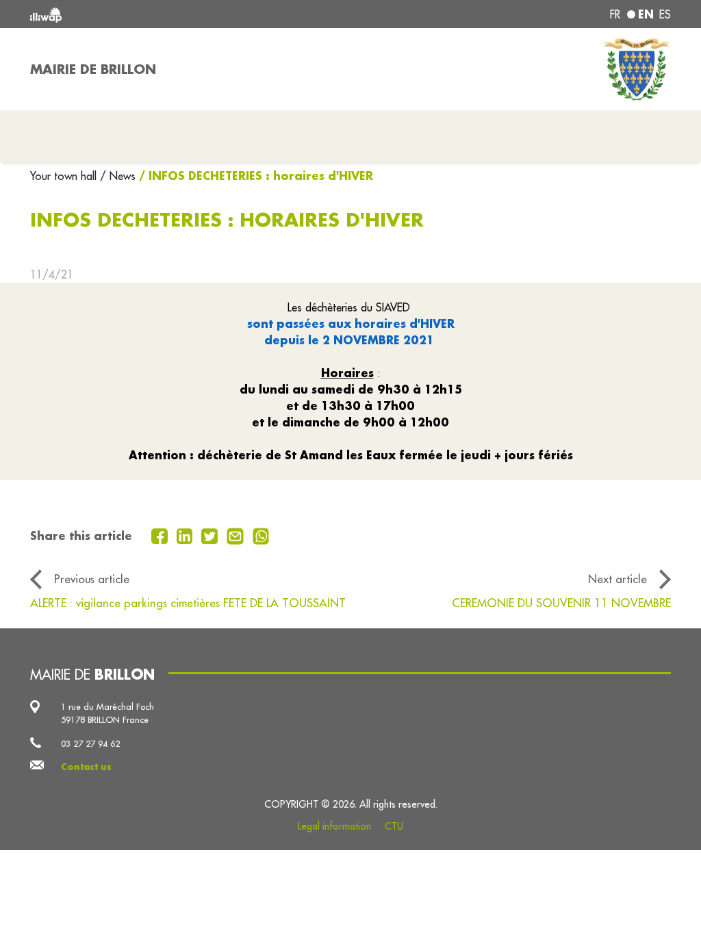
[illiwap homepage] (159, 14)
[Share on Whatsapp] (261, 534)
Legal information (334, 826)
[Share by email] (237, 534)
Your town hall (65, 176)
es (665, 14)
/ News (118, 176)
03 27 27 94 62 (90, 743)
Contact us (86, 766)
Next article (617, 579)
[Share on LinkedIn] (186, 534)
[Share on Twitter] (211, 534)
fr (615, 14)
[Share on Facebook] (161, 534)
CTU (394, 826)
